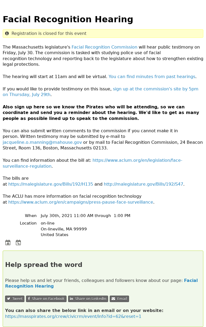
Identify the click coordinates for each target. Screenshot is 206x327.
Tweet (16, 299)
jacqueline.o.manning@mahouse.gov (42, 142)
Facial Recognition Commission (104, 47)
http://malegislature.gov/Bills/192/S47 (143, 184)
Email (121, 299)
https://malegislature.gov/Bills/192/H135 (50, 184)
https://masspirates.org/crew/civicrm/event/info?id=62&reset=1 (73, 316)
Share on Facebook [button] (47, 299)
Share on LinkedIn (89, 299)
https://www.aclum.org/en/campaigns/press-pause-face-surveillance (80, 202)
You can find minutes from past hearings (152, 76)
